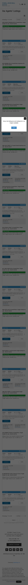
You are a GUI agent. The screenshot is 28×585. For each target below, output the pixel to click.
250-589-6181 (5, 140)
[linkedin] (17, 549)
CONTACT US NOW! (14, 544)
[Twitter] (10, 549)
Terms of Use (12, 581)
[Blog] (21, 549)
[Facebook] (6, 549)
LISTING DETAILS (6, 52)
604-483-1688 (5, 468)
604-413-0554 (17, 181)
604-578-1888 (5, 99)
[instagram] (14, 549)
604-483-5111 (5, 345)
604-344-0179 (5, 57)
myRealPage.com (16, 562)
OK (18, 581)
